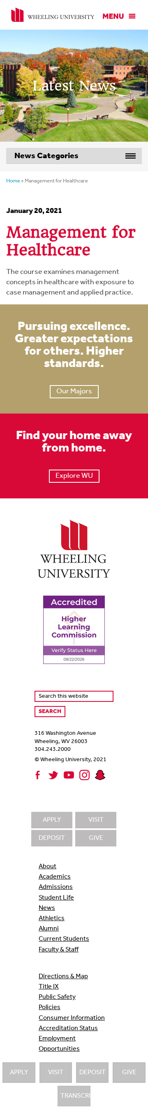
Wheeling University (53, 15)
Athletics (52, 918)
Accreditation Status (68, 1028)
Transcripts (75, 1096)
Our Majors (74, 391)
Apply (19, 1072)
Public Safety (57, 997)
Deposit (92, 1072)
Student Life (56, 898)
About (47, 866)
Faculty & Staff (59, 950)
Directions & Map (63, 976)
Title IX (49, 987)
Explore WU (74, 476)
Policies (49, 1007)
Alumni (49, 929)
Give (129, 1072)
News (47, 908)
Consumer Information (72, 1018)
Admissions (56, 887)
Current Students (64, 939)
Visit (55, 1072)
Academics (55, 877)
